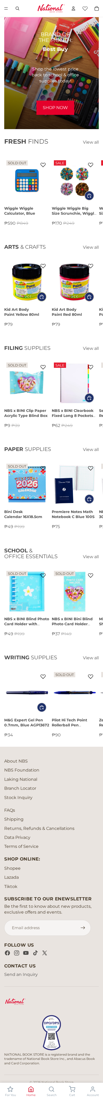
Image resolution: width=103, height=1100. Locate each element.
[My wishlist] (85, 7)
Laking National (20, 779)
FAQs (9, 810)
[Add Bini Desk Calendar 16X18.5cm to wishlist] (43, 468)
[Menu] (6, 8)
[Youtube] (26, 953)
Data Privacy (17, 837)
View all (91, 142)
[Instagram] (16, 953)
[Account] (73, 8)
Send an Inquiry (21, 974)
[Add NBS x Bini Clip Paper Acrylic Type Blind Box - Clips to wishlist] (43, 367)
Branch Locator (20, 788)
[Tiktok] (35, 953)
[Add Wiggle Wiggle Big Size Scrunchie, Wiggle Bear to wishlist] (90, 165)
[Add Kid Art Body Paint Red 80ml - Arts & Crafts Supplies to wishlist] (90, 266)
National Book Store (57, 1082)
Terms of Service (21, 846)
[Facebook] (7, 953)
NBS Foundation (21, 770)
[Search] (17, 8)
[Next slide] (93, 192)
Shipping (14, 819)
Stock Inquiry (18, 797)
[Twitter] (44, 953)
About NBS (16, 761)
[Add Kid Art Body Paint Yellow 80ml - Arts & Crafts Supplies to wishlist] (43, 266)
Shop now (55, 107)
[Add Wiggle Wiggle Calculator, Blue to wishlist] (43, 165)
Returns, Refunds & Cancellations (39, 828)
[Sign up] (82, 927)
